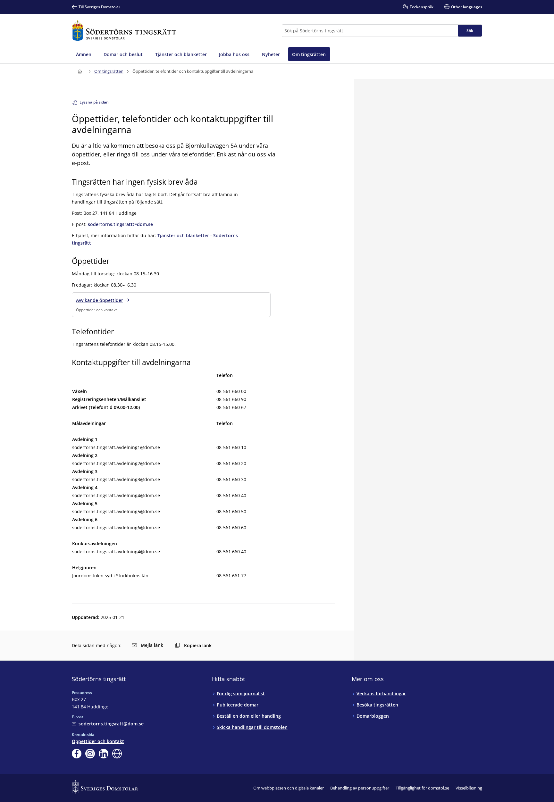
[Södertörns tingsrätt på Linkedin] (103, 753)
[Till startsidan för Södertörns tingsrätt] (124, 30)
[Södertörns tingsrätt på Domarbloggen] (117, 753)
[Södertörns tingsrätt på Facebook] (76, 753)
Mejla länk (152, 645)
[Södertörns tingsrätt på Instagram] (90, 753)
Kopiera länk (198, 645)
